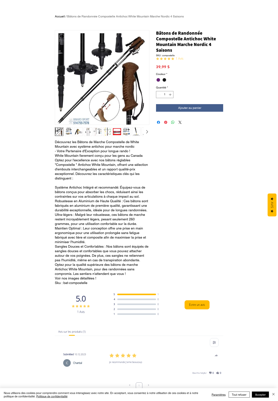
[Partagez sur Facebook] (158, 122)
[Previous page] (130, 385)
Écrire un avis (197, 305)
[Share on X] (180, 122)
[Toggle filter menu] (214, 342)
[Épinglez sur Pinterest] (165, 122)
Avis (272, 205)
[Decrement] (159, 94)
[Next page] (148, 385)
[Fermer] (273, 394)
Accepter (260, 394)
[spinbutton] (164, 94)
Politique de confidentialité (52, 396)
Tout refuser (239, 394)
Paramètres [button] (219, 394)
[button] (211, 373)
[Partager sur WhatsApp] (173, 122)
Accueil (60, 16)
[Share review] (216, 355)
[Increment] (170, 94)
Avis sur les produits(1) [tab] (71, 331)
